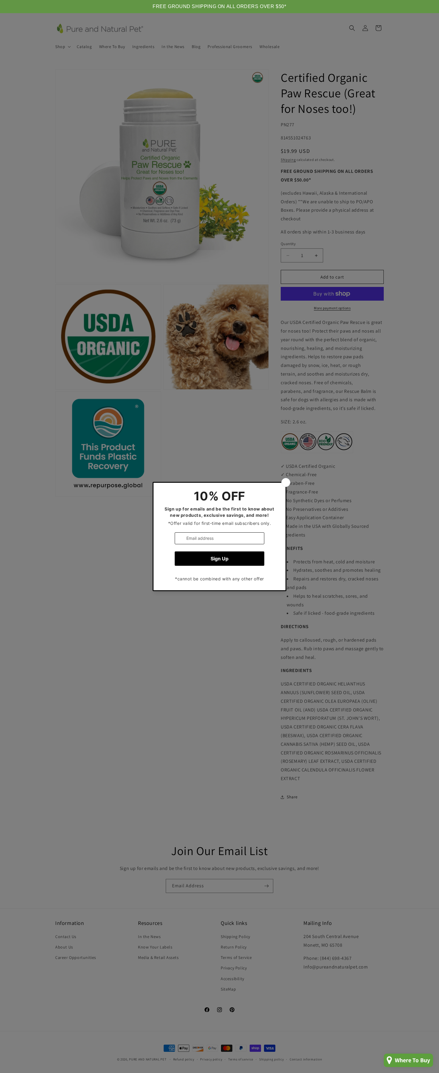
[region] (219, 6)
